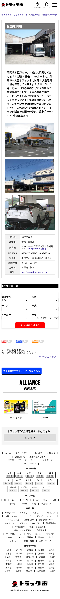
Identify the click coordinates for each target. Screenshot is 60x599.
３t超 (34, 503)
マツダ (29, 480)
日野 (10, 473)
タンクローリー (46, 520)
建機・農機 (29, 541)
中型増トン (46, 503)
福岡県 (52, 567)
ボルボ (13, 487)
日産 (8, 480)
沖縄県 (53, 571)
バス (29, 534)
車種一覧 (9, 476)
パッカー (51, 516)
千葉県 (8, 557)
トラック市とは (23, 453)
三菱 (19, 473)
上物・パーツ (45, 541)
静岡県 (53, 557)
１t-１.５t (24, 500)
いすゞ (30, 473)
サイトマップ (30, 464)
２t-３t (36, 500)
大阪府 (19, 564)
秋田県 (41, 550)
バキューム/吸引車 (24, 537)
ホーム (8, 453)
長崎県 (18, 571)
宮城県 (30, 550)
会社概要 (38, 453)
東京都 (18, 557)
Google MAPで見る (37, 248)
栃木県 (9, 553)
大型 (54, 500)
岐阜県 (42, 557)
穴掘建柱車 (41, 530)
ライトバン (14, 541)
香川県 (30, 567)
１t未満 (23, 503)
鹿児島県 (41, 571)
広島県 (9, 567)
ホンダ (18, 480)
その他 (35, 487)
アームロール (13, 520)
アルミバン (37, 513)
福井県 (52, 560)
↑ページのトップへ (48, 356)
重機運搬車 (51, 523)
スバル (39, 480)
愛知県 (9, 560)
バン (13, 500)
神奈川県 (30, 557)
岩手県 (19, 550)
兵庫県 (30, 564)
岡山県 (52, 564)
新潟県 (30, 553)
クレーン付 (27, 516)
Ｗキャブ (24, 513)
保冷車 (41, 537)
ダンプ (39, 516)
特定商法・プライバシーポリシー (23, 460)
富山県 (30, 560)
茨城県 (41, 553)
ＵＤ (40, 473)
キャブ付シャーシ (14, 534)
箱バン (39, 534)
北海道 (9, 550)
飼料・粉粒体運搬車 (23, 530)
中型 (45, 500)
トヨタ (50, 473)
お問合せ (51, 453)
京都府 (9, 564)
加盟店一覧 (47, 460)
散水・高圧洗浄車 (38, 527)
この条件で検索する (31, 325)
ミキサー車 (9, 523)
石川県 (41, 560)
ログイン (30, 437)
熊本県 (29, 571)
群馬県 (19, 553)
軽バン (52, 537)
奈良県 (41, 564)
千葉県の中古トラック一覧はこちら (22, 371)
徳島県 (19, 567)
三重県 (19, 560)
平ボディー (10, 513)
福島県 (52, 550)
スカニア (46, 487)
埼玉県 (52, 553)
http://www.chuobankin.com (35, 272)
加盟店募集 (20, 457)
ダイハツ (51, 480)
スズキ (24, 487)
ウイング (51, 513)
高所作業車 (29, 520)
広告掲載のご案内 (38, 457)
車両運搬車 (20, 527)
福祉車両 (50, 534)
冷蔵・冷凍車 (11, 516)
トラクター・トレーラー (30, 523)
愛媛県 (41, 567)
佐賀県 (8, 571)
